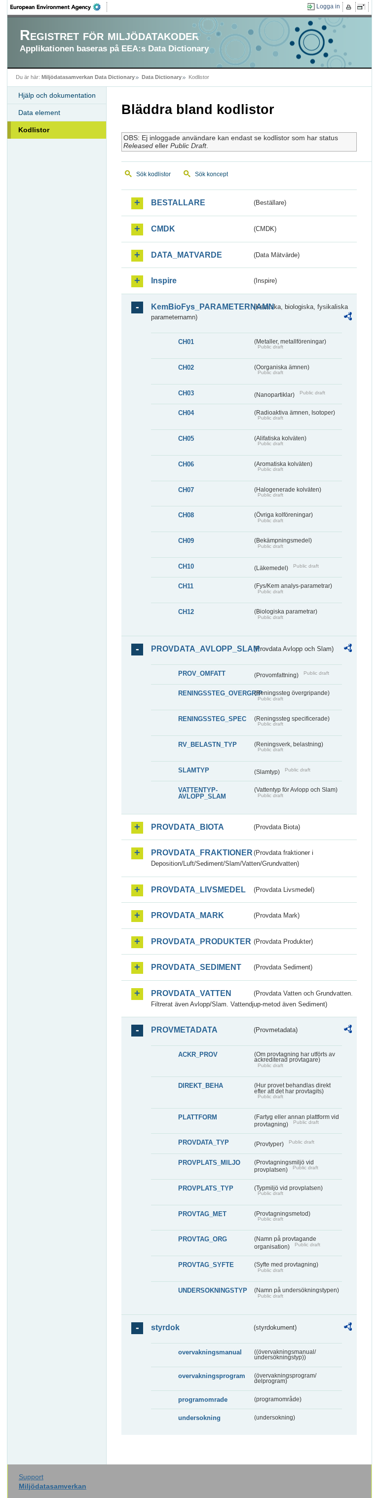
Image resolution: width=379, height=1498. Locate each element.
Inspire (164, 280)
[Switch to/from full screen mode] (363, 7)
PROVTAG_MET (202, 1214)
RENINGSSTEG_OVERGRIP (215, 693)
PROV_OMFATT (202, 673)
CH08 (186, 515)
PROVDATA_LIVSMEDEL (198, 889)
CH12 (186, 611)
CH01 (186, 342)
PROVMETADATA (184, 1030)
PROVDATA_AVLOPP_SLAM (201, 649)
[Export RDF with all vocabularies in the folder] (348, 318)
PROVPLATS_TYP (205, 1188)
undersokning (199, 1417)
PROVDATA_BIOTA (187, 827)
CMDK (163, 229)
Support (31, 1477)
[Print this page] (350, 7)
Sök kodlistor (153, 174)
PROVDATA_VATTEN (191, 993)
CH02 (186, 367)
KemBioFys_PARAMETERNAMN (201, 307)
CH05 (186, 438)
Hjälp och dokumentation (57, 95)
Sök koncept (211, 174)
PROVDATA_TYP (203, 1142)
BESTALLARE (178, 202)
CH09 (186, 540)
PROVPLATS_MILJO (209, 1162)
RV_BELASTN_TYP (207, 744)
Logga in (328, 6)
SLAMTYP (193, 770)
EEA (58, 7)
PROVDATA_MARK (187, 915)
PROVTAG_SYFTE (206, 1264)
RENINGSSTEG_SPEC (212, 719)
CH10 (186, 566)
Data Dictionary (162, 77)
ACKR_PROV (198, 1054)
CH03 (186, 393)
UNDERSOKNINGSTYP (212, 1290)
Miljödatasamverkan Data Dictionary (88, 77)
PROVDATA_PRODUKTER (201, 941)
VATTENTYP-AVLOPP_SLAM (202, 793)
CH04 (186, 413)
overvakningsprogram (211, 1376)
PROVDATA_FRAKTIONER (201, 852)
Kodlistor (33, 130)
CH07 (186, 490)
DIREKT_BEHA (200, 1085)
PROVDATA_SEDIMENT (196, 967)
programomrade (202, 1399)
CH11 (185, 586)
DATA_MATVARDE (186, 255)
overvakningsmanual (210, 1352)
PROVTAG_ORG (202, 1239)
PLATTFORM (197, 1117)
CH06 (186, 464)
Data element (39, 112)
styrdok (165, 1327)
